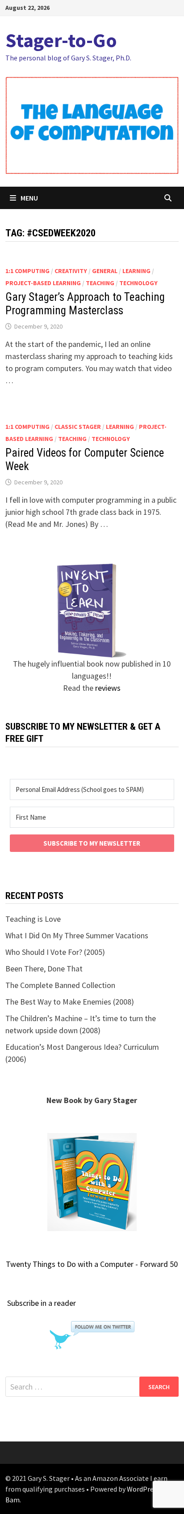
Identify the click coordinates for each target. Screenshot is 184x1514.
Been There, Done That (44, 968)
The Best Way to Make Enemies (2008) (69, 1002)
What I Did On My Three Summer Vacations (76, 935)
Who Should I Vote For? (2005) (55, 952)
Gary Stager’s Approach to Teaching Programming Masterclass (85, 304)
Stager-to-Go (61, 40)
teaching (100, 283)
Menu (29, 197)
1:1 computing (27, 271)
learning (136, 271)
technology (138, 283)
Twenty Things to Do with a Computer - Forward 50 (92, 1264)
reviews (108, 688)
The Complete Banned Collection (60, 985)
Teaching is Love (33, 919)
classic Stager (77, 427)
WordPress (143, 1488)
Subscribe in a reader (41, 1303)
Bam (12, 1499)
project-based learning (43, 283)
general (104, 271)
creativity (70, 271)
